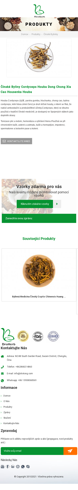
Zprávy (6, 412)
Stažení (7, 418)
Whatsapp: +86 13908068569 (21, 380)
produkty (36, 34)
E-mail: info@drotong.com (20, 373)
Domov (24, 34)
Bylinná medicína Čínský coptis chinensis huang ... (39, 296)
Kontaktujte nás (11, 423)
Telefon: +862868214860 (19, 366)
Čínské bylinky (51, 34)
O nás (6, 401)
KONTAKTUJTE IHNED (18, 141)
